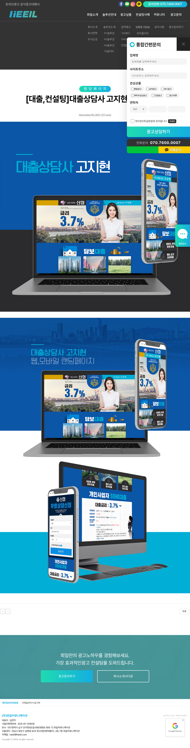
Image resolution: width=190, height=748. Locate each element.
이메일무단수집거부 (31, 702)
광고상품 (126, 14)
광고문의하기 (176, 27)
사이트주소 (137, 69)
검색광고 (152, 89)
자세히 (172, 121)
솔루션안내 (109, 14)
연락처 (134, 102)
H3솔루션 (109, 45)
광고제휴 (173, 95)
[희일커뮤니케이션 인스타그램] (133, 4)
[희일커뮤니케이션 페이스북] (121, 4)
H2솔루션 (109, 39)
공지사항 (159, 27)
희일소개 (92, 14)
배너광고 (167, 89)
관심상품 (135, 83)
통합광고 (137, 89)
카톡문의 (175, 150)
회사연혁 (92, 33)
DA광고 (126, 33)
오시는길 (92, 39)
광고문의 (176, 14)
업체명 (134, 55)
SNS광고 (126, 39)
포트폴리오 (143, 33)
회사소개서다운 (123, 676)
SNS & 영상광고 (140, 95)
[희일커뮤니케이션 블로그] (127, 4)
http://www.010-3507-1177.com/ (95, 115)
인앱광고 (158, 95)
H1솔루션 (109, 33)
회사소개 (92, 27)
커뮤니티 (159, 14)
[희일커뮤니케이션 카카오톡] (139, 4)
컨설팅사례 (143, 14)
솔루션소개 (109, 27)
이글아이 (109, 51)
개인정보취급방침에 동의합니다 (151, 121)
